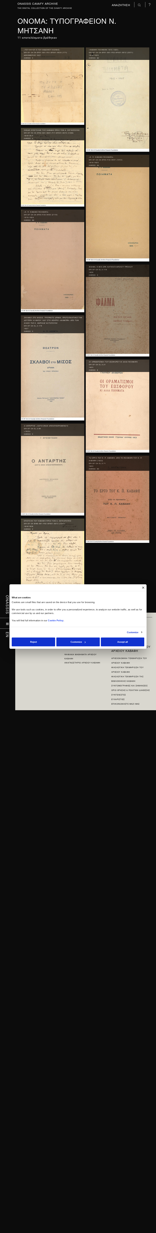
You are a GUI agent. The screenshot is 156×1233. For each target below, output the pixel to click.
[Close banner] (143, 587)
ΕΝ (8, 634)
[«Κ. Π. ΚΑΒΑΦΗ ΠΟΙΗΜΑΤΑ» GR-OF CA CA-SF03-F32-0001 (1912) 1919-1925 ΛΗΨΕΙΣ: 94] (117, 207)
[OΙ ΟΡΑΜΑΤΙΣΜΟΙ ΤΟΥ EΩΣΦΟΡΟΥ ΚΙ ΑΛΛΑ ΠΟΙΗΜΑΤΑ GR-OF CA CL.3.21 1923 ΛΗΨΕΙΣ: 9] (117, 405)
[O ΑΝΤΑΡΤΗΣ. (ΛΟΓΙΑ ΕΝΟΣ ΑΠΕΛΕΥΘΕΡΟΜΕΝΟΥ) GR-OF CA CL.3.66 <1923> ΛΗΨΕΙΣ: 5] (52, 468)
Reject (33, 642)
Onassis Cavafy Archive (38, 3)
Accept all (122, 642)
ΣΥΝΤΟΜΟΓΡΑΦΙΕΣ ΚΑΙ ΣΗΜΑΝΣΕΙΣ (129, 685)
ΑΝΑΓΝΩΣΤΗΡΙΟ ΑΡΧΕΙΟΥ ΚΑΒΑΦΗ (82, 662)
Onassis (8, 604)
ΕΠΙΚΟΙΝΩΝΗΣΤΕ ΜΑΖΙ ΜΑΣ (125, 703)
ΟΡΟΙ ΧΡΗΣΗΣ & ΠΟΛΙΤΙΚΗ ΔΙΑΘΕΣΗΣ (130, 690)
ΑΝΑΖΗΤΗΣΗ (121, 4)
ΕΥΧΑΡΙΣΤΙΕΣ (118, 699)
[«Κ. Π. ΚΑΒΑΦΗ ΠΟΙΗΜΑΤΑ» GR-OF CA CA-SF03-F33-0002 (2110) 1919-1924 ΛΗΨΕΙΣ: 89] (52, 260)
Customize (132, 632)
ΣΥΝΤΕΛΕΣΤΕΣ (118, 694)
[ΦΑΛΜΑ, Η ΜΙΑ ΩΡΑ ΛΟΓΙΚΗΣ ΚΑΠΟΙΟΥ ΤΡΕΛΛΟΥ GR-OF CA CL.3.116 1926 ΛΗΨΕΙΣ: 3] (117, 309)
